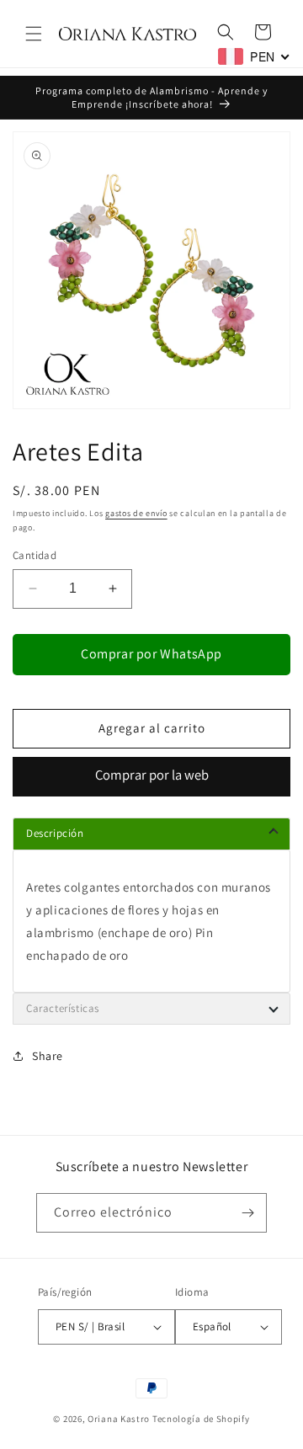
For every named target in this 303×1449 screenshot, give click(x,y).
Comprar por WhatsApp (151, 654)
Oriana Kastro (119, 1419)
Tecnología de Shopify (201, 1419)
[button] (33, 33)
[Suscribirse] (247, 1213)
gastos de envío (136, 513)
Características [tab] (62, 1008)
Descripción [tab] (55, 833)
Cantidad (34, 555)
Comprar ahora (151, 776)
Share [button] (47, 1055)
